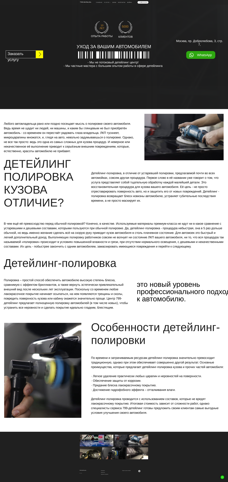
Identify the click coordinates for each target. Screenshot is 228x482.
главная (99, 2)
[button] (24, 54)
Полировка (103, 470)
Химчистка (103, 472)
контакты (121, 2)
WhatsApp (204, 55)
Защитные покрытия (104, 474)
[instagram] (139, 471)
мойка (129, 2)
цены (114, 2)
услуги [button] (107, 2)
